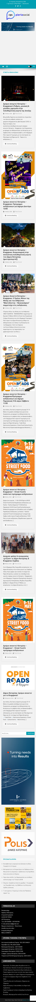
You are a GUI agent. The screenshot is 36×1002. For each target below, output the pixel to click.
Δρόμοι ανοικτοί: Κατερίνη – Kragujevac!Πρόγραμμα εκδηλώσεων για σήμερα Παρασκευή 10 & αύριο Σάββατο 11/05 (16, 398)
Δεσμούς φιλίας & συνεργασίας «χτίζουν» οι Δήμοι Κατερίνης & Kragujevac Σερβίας (16, 558)
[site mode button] (30, 66)
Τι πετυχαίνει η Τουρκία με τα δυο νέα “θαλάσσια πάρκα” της (17, 892)
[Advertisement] (18, 48)
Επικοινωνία (26, 3)
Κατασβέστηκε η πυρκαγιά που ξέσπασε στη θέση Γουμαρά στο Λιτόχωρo (17, 865)
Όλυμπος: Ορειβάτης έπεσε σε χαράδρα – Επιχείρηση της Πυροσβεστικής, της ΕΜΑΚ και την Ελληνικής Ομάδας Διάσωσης (18, 885)
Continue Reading (12, 143)
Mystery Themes (27, 1000)
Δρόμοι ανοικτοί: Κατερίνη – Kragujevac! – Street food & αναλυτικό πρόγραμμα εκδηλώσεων (18, 491)
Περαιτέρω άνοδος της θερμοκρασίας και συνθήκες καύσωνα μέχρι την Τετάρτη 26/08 (17, 878)
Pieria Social (18, 113)
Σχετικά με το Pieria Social (14, 3)
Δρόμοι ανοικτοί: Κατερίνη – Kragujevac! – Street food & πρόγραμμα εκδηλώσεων (14, 648)
